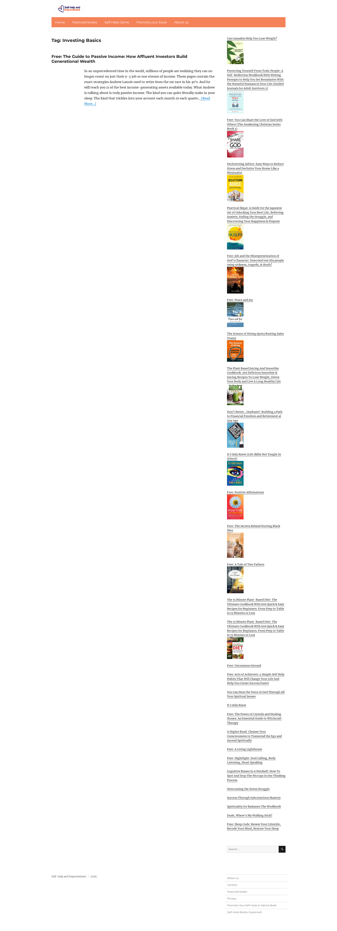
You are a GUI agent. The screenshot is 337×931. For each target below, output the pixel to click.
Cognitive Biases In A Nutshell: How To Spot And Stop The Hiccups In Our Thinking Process (256, 775)
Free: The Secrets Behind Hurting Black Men (253, 528)
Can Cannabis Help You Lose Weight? (252, 38)
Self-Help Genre (117, 22)
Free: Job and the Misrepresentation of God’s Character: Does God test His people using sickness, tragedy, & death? (255, 260)
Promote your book (152, 22)
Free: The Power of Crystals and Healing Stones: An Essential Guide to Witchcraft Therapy (254, 718)
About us (181, 22)
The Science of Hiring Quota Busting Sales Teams (255, 336)
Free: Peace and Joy (240, 300)
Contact (232, 884)
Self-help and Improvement (68, 876)
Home (60, 22)
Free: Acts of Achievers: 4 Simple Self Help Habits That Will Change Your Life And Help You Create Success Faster (255, 679)
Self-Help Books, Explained (244, 912)
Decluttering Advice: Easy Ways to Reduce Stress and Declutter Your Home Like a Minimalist (255, 168)
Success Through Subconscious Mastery (254, 797)
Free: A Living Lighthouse (244, 749)
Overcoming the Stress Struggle (248, 789)
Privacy (231, 898)
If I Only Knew (236, 705)
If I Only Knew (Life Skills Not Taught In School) (254, 457)
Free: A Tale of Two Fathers (245, 564)
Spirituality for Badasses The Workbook (254, 806)
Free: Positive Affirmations (245, 492)
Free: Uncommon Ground (244, 665)
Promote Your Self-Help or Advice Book (252, 905)
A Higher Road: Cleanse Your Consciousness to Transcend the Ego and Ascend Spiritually (254, 736)
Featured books (84, 22)
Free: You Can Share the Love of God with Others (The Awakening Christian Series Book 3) (254, 124)
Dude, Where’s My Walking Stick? (249, 815)
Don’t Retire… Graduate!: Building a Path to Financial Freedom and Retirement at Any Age (254, 416)
